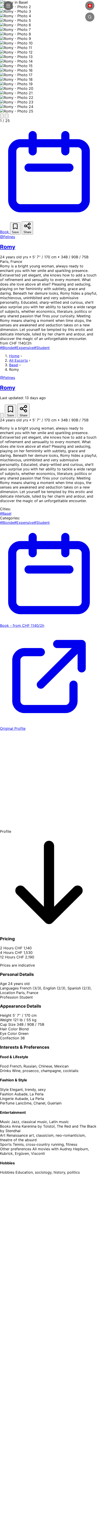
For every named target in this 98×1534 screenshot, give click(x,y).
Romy (7, 247)
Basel (13, 365)
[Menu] (8, 5)
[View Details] (2, 415)
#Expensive (24, 347)
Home (14, 356)
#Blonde (7, 347)
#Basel (5, 513)
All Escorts (18, 360)
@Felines (7, 236)
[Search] (89, 17)
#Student (42, 347)
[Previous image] (2, 116)
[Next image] (6, 116)
